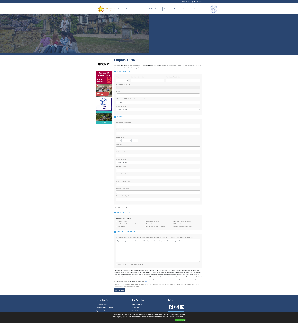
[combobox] (118, 102)
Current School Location (123, 181)
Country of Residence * (123, 106)
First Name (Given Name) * (138, 77)
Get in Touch (198, 1)
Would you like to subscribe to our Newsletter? (131, 264)
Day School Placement (152, 221)
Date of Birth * (120, 137)
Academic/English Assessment (127, 224)
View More (126, 317)
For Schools (186, 8)
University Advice (151, 224)
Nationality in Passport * (123, 152)
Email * (118, 91)
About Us (176, 8)
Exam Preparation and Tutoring (155, 226)
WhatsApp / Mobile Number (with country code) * (130, 99)
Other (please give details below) (184, 226)
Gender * (119, 144)
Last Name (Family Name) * (174, 77)
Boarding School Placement (183, 221)
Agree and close (180, 320)
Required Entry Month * (123, 196)
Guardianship (121, 226)
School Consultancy (124, 8)
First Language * (121, 166)
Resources (167, 8)
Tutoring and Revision (200, 8)
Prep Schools (136, 307)
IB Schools (135, 311)
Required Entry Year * (122, 188)
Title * (118, 77)
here (146, 281)
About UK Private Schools (153, 8)
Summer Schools (180, 224)
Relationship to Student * (123, 84)
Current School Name (122, 174)
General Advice (122, 221)
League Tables (138, 8)
